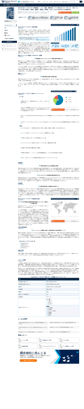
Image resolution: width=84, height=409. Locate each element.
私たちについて (57, 1)
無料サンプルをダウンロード (58, 50)
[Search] (81, 2)
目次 (5, 27)
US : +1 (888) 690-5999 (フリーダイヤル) (9, 44)
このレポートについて (9, 25)
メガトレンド (45, 1)
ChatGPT (8, 35)
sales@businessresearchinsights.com (9, 48)
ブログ (51, 1)
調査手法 (6, 30)
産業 (39, 1)
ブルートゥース (27, 42)
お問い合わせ (65, 1)
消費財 (8, 5)
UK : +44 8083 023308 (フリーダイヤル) (9, 47)
